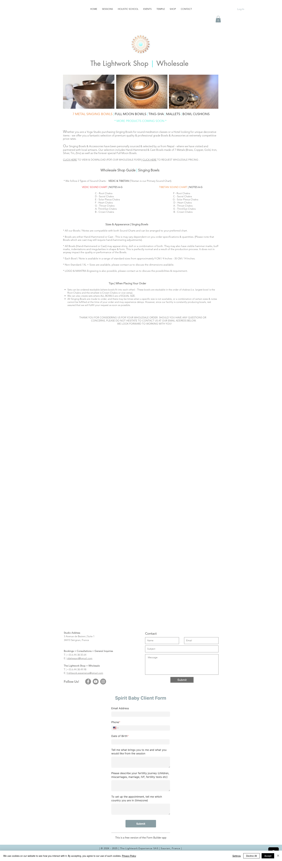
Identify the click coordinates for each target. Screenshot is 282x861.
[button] (218, 19)
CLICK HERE (70, 159)
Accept (267, 855)
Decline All (251, 855)
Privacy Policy (129, 855)
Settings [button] (236, 855)
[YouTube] (96, 681)
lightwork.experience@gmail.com (85, 673)
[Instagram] (103, 681)
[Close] (278, 855)
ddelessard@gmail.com (79, 658)
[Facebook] (88, 681)
